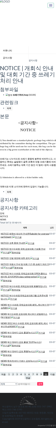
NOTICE (4, 216)
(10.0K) (24, 94)
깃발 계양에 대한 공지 (19, 258)
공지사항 (7, 57)
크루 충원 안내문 (17, 243)
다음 (52, 374)
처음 (3, 374)
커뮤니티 (7, 50)
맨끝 (28, 378)
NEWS (3, 219)
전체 (2, 213)
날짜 (52, 227)
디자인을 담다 (47, 425)
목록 (9, 108)
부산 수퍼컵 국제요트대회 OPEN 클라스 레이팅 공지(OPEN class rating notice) (24, 275)
